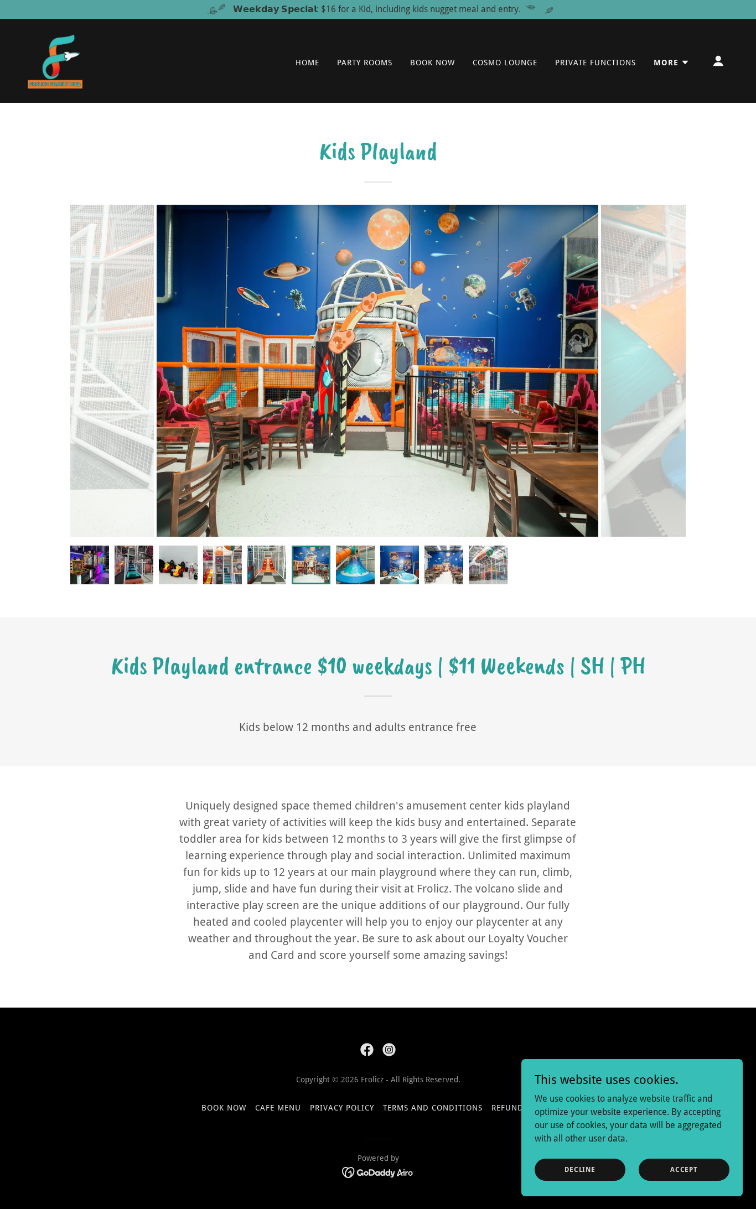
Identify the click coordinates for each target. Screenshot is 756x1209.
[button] (672, 62)
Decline (580, 1169)
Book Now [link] (432, 62)
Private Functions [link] (595, 62)
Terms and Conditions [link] (433, 1107)
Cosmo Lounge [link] (505, 62)
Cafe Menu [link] (278, 1107)
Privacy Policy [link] (342, 1107)
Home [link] (307, 62)
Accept (684, 1169)
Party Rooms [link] (364, 62)
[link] (55, 60)
